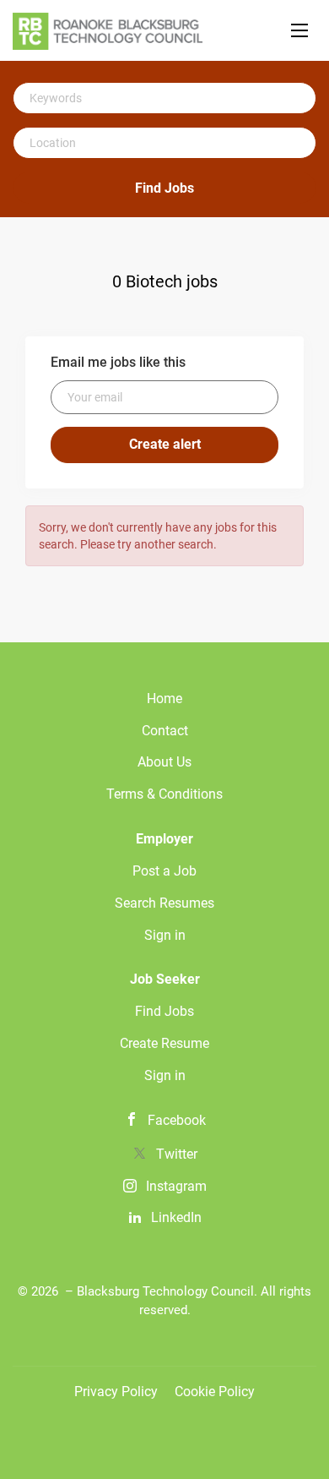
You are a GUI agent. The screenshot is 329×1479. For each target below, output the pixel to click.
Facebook (177, 1120)
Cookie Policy (215, 1391)
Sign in (165, 935)
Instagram (176, 1186)
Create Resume (164, 1043)
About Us (164, 762)
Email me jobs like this (118, 362)
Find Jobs (164, 188)
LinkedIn (176, 1217)
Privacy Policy (116, 1391)
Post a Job (164, 871)
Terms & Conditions (164, 794)
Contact (165, 731)
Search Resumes (164, 903)
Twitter (176, 1154)
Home (164, 698)
